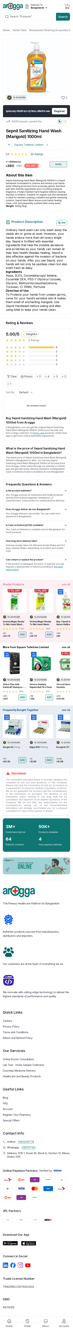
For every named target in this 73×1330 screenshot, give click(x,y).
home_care (38, 433)
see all (66, 584)
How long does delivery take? (21, 541)
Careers (7, 1020)
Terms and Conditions (15, 1032)
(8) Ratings (36, 154)
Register (59, 111)
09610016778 (26, 1141)
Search (63, 16)
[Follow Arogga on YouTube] (27, 1265)
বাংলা (63, 222)
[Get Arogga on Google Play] (10, 1243)
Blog (5, 1097)
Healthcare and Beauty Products (22, 1076)
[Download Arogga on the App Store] (28, 1243)
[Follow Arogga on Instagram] (20, 1265)
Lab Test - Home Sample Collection (23, 1064)
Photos (28, 376)
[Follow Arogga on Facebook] (13, 1265)
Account (7, 1109)
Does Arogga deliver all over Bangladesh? (28, 509)
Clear (14, 376)
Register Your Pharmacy (17, 1114)
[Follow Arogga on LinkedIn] (5, 1265)
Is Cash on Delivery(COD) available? (25, 525)
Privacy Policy (11, 1026)
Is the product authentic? (19, 490)
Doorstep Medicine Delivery (19, 1070)
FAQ (5, 1103)
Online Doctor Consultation (18, 1059)
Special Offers (11, 1120)
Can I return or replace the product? (24, 559)
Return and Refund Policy (18, 1037)
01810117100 (29, 1147)
